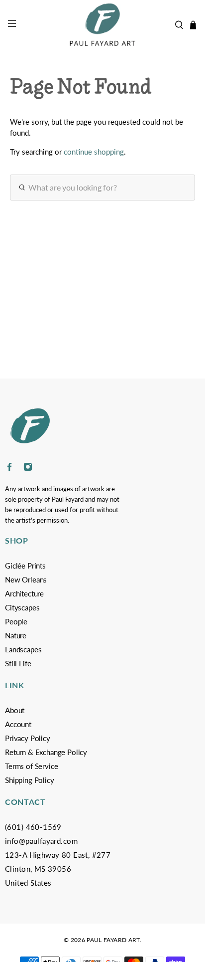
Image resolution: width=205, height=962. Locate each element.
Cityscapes (22, 607)
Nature (15, 635)
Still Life (18, 663)
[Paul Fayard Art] (102, 25)
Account (18, 724)
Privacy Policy (27, 738)
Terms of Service (31, 766)
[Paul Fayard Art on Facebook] (9, 468)
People (16, 621)
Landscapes (23, 649)
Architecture (24, 593)
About (14, 710)
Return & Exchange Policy (46, 752)
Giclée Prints (25, 565)
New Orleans (26, 579)
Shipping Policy (29, 779)
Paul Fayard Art (113, 940)
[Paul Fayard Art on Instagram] (27, 468)
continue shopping (94, 151)
